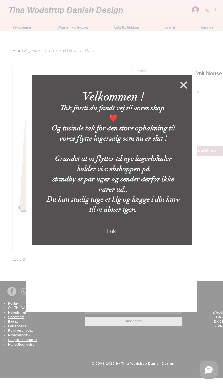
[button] (183, 85)
